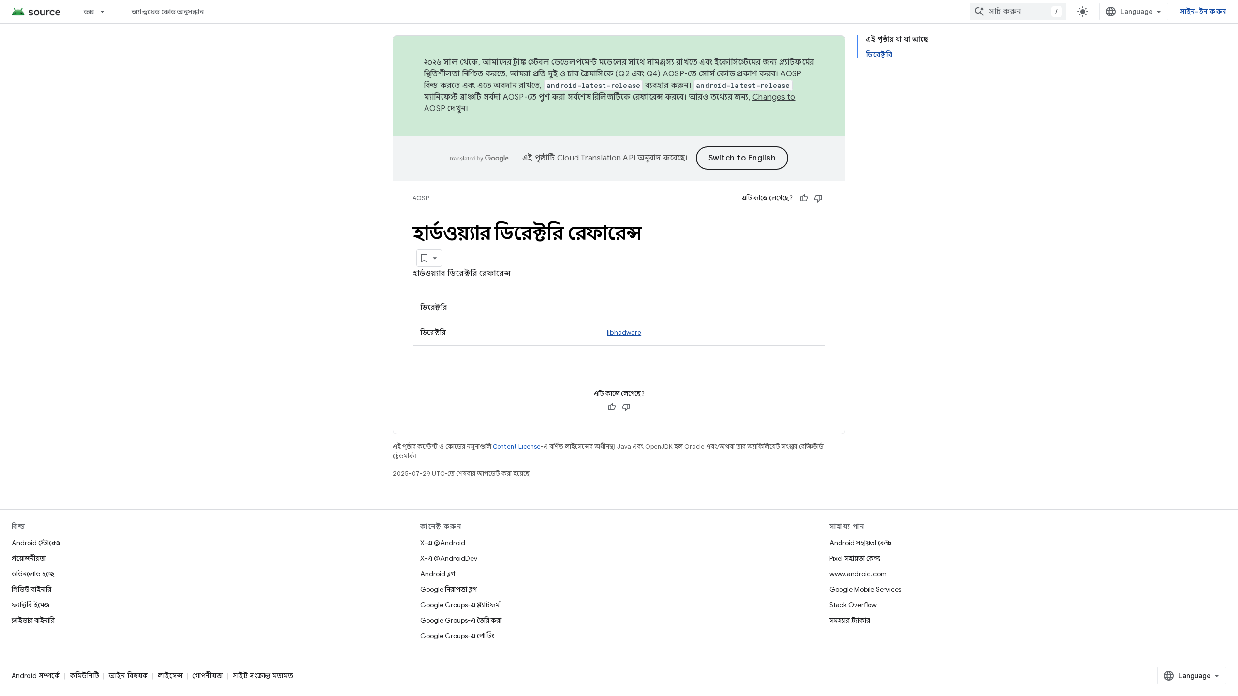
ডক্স (89, 11)
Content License (517, 446)
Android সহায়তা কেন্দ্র (860, 542)
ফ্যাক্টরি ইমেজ (30, 604)
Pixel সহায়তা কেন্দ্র (854, 558)
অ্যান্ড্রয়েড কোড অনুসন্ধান (168, 11)
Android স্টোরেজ (36, 542)
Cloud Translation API (596, 158)
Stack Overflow (853, 604)
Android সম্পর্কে (36, 676)
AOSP (421, 198)
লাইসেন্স (170, 676)
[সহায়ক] (803, 198)
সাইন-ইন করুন (1203, 11)
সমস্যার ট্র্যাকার (849, 620)
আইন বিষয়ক (128, 676)
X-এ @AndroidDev (448, 558)
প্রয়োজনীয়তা (29, 558)
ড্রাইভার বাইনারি (33, 620)
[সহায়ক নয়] (818, 198)
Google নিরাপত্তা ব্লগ (448, 589)
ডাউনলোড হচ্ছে (33, 573)
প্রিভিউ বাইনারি (31, 589)
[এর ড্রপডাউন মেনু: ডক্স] (107, 11)
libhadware (624, 332)
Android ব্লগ (437, 573)
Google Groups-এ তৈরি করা (460, 620)
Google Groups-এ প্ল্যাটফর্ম (460, 604)
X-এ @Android (442, 542)
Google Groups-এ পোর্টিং (457, 635)
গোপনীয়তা (207, 676)
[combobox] (1018, 11)
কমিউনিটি (84, 676)
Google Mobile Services (865, 589)
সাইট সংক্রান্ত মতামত (263, 676)
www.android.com (858, 573)
